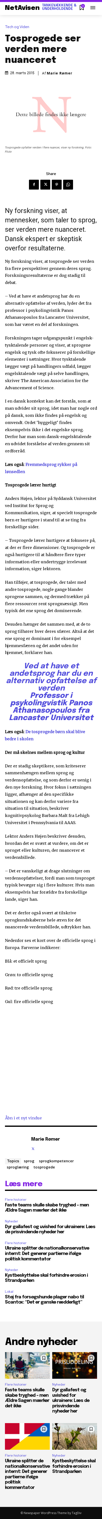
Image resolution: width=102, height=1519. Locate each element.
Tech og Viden (17, 27)
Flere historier (15, 1200)
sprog (29, 1160)
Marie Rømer (59, 73)
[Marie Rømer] (17, 1143)
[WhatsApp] (68, 185)
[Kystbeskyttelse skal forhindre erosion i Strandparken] (74, 1436)
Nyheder (11, 1221)
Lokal (9, 1291)
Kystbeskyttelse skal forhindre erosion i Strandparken (74, 1466)
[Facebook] (34, 185)
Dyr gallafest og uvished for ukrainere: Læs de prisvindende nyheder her (70, 1400)
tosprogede (44, 1167)
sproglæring (18, 1167)
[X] (45, 185)
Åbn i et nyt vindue (23, 1117)
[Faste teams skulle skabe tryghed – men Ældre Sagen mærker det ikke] (27, 1365)
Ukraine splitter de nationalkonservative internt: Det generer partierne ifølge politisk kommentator (47, 1253)
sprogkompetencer (56, 1160)
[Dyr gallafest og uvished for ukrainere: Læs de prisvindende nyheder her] (74, 1365)
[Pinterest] (57, 185)
